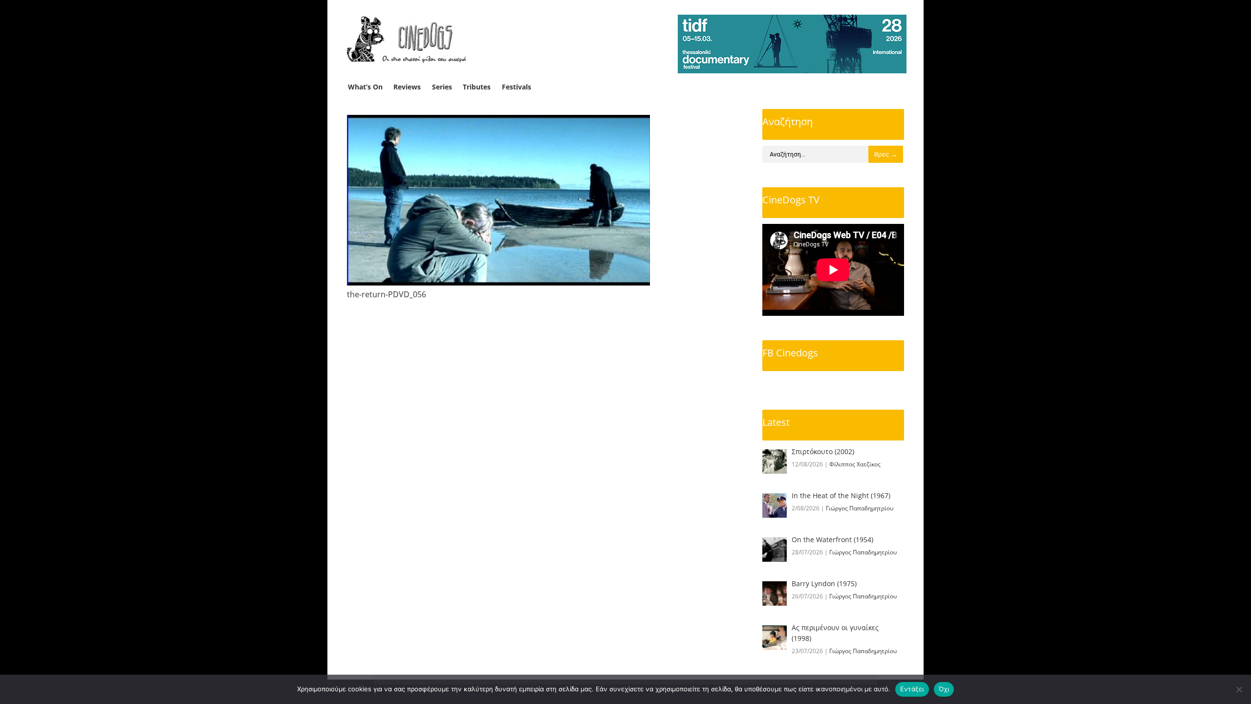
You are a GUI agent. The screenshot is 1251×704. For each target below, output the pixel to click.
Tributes (477, 86)
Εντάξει (912, 689)
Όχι (944, 689)
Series (442, 86)
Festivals (516, 86)
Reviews (407, 86)
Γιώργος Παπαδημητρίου (859, 508)
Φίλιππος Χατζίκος (855, 464)
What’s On (365, 86)
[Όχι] (1239, 689)
